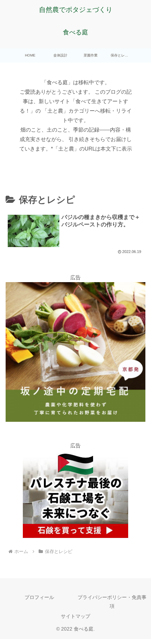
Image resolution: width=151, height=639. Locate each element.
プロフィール (39, 597)
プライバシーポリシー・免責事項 (112, 601)
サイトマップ (75, 616)
